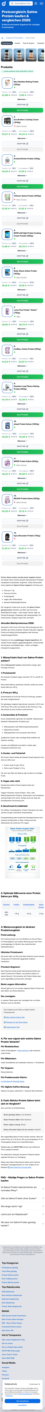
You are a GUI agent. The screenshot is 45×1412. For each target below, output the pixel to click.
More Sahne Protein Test (15, 1017)
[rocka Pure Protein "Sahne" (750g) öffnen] (7, 311)
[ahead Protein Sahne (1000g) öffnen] (7, 425)
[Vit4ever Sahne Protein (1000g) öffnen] (7, 197)
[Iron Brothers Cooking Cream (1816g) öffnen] (7, 120)
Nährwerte (21, 99)
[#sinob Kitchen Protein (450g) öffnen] (7, 160)
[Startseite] (2, 38)
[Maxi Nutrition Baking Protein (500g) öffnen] (7, 83)
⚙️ (34, 1384)
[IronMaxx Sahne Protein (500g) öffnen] (7, 350)
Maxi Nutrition (23, 1050)
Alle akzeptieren (22, 1401)
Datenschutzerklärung (25, 1394)
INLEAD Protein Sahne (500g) (27, 498)
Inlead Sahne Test (13, 1027)
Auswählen (22, 1405)
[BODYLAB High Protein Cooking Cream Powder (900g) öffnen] (7, 234)
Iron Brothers (6, 1081)
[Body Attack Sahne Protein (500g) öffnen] (7, 272)
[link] (4, 3)
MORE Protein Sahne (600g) (26, 461)
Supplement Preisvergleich (14, 38)
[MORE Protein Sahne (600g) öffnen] (7, 462)
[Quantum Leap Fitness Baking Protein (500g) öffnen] (7, 387)
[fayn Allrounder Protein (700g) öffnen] (7, 537)
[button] (21, 3)
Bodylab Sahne (18, 1081)
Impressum (9, 1395)
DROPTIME (21, 104)
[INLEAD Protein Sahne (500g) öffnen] (7, 499)
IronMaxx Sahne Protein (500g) (27, 349)
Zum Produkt (22, 110)
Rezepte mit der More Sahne (17, 1022)
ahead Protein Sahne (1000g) (26, 424)
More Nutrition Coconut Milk (20, 1167)
